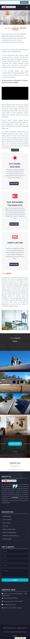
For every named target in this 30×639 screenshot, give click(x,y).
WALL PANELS (7, 522)
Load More (15, 444)
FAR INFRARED (7, 516)
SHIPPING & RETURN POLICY (11, 535)
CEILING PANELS (7, 519)
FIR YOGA (5, 526)
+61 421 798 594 (18, 601)
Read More (14, 183)
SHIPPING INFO (7, 539)
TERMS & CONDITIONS (9, 529)
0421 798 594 (13, 598)
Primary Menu (26, 7)
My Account (24, 2)
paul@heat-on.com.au (9, 604)
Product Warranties (9, 532)
